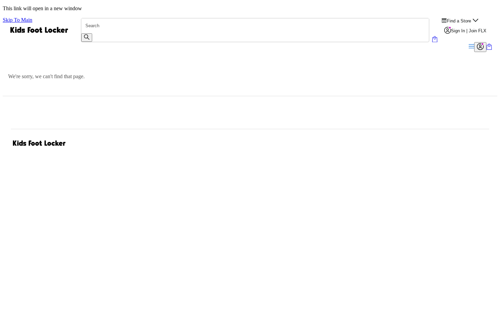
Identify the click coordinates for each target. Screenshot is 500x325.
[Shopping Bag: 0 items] (489, 48)
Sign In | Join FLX (468, 30)
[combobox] (255, 25)
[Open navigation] (471, 47)
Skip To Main (17, 20)
